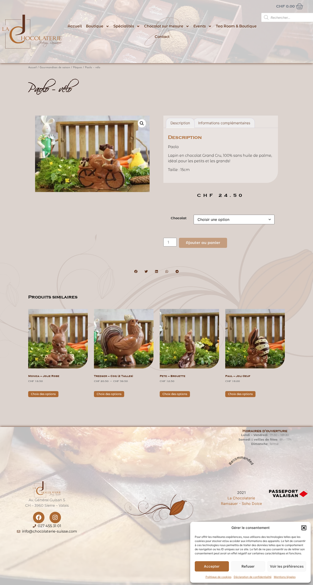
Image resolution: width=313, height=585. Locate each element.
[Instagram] (55, 517)
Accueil (75, 26)
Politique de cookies (218, 577)
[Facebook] (38, 517)
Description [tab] (180, 123)
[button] (304, 527)
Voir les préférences (287, 566)
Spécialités (123, 26)
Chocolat (179, 218)
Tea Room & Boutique (236, 26)
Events (199, 26)
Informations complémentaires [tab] (224, 123)
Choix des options (43, 394)
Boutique (94, 26)
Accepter (212, 566)
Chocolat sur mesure (163, 26)
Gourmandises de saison (55, 67)
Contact (162, 37)
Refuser (248, 566)
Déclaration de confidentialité (253, 577)
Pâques (77, 67)
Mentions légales (285, 577)
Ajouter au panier (203, 243)
